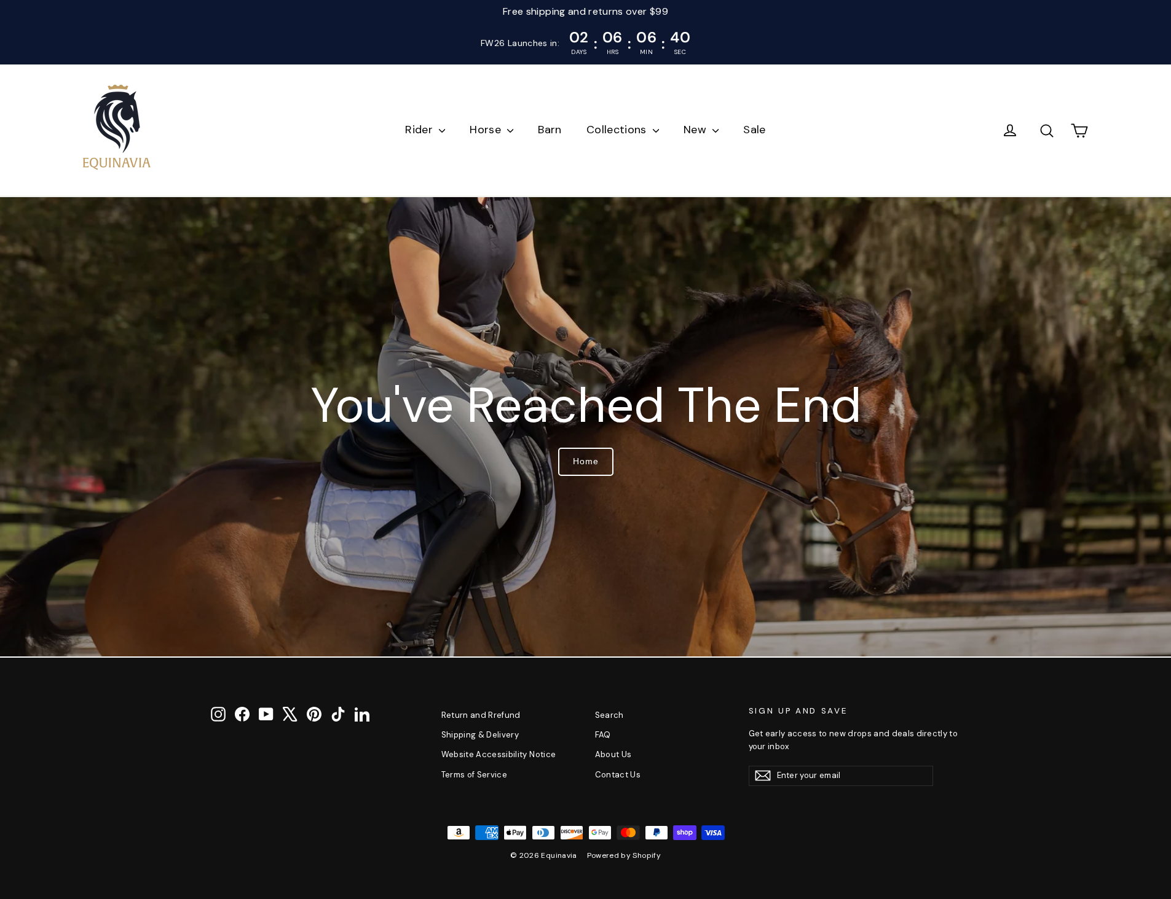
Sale (754, 129)
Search (609, 715)
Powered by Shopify (624, 855)
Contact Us (618, 774)
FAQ (603, 735)
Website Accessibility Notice (498, 754)
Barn (549, 129)
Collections (618, 129)
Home (586, 461)
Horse (487, 129)
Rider (420, 129)
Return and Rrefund (481, 715)
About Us (613, 754)
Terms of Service (474, 774)
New (696, 129)
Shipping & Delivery (480, 735)
